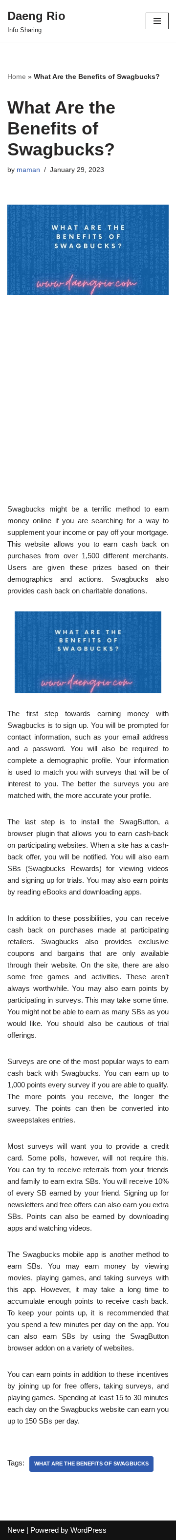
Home (16, 76)
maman (28, 169)
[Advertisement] (88, 415)
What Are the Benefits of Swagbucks (91, 1463)
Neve (15, 1530)
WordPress (88, 1530)
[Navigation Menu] (157, 21)
